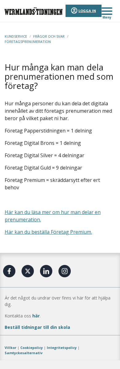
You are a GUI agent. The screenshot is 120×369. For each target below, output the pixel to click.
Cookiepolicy (31, 347)
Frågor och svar (49, 36)
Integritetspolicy (62, 347)
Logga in (87, 10)
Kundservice (16, 36)
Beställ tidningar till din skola (37, 327)
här (36, 316)
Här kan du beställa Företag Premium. (48, 232)
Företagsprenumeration (28, 41)
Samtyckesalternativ (23, 352)
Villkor (10, 347)
